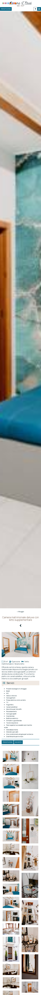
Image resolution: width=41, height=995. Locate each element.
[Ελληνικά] (8, 3)
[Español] (15, 3)
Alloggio (21, 612)
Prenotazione (6, 9)
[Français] (13, 3)
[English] (6, 3)
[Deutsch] (10, 3)
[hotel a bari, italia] (20, 3)
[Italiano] (3, 3)
